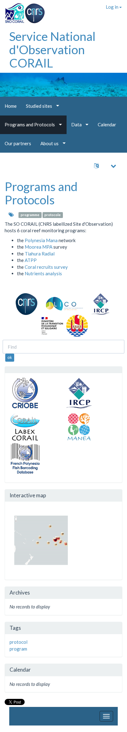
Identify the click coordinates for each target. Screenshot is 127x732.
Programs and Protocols (41, 193)
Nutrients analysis (43, 273)
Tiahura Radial (40, 253)
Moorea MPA (38, 247)
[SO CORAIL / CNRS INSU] (22, 11)
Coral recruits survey (46, 267)
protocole (52, 215)
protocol (18, 642)
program (18, 648)
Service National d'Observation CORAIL (52, 49)
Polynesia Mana (41, 240)
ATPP (31, 260)
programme (30, 215)
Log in (112, 7)
